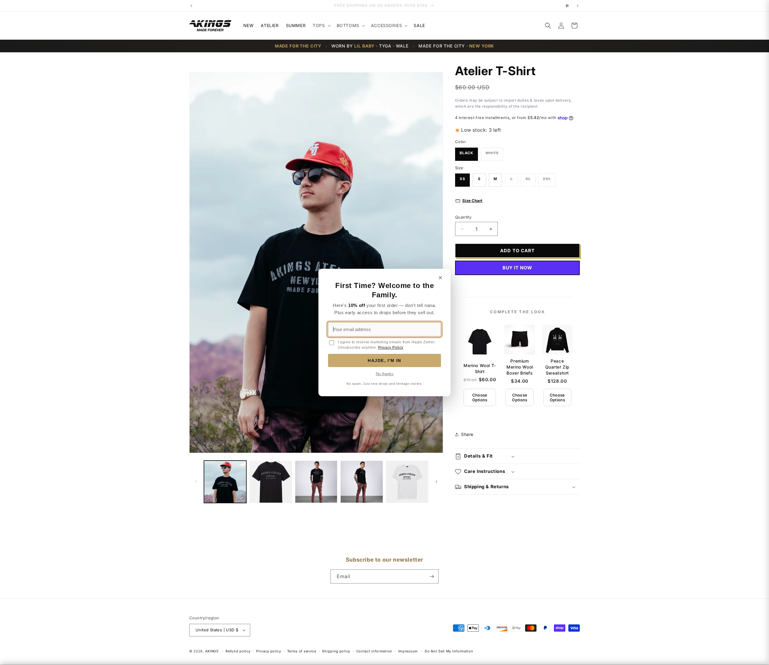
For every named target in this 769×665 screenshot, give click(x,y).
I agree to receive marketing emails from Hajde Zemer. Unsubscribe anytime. (387, 345)
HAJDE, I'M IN (384, 360)
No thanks (385, 374)
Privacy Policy (390, 347)
